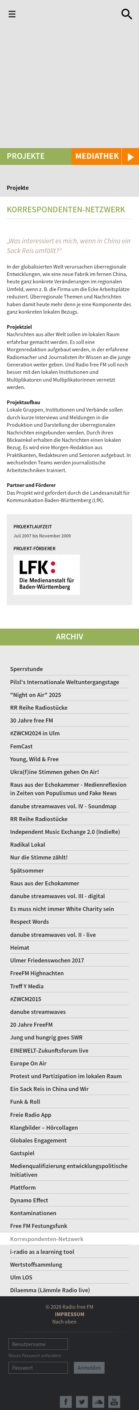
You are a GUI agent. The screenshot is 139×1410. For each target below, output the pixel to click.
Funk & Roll (25, 1101)
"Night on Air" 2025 (35, 695)
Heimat (19, 947)
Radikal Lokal (27, 844)
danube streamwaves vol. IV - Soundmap (63, 806)
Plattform (23, 1187)
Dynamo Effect (29, 1200)
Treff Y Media (27, 986)
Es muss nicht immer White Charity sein (62, 909)
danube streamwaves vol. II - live (53, 935)
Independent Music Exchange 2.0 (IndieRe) (65, 832)
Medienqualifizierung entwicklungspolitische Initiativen (69, 1170)
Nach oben (64, 1321)
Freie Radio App (30, 1115)
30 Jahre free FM (31, 720)
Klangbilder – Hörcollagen (44, 1127)
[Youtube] (114, 1402)
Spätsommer (27, 870)
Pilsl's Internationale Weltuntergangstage (64, 682)
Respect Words (29, 921)
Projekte (18, 187)
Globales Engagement (38, 1140)
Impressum (69, 1314)
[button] (105, 156)
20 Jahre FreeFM (31, 1024)
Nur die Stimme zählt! (39, 857)
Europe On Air (28, 1063)
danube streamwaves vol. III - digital (57, 896)
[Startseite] (70, 14)
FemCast (21, 746)
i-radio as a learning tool (42, 1252)
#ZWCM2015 (25, 999)
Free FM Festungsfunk (38, 1226)
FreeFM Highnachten (37, 973)
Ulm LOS (21, 1277)
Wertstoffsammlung (36, 1264)
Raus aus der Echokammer (44, 883)
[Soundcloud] (98, 1402)
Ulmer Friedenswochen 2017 (47, 960)
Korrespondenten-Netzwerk (46, 1239)
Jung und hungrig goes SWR (46, 1037)
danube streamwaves (38, 1012)
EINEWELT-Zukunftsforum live (49, 1050)
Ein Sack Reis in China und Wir (49, 1089)
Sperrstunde (26, 669)
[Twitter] (82, 1402)
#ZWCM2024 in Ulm (35, 733)
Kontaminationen (33, 1213)
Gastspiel (22, 1153)
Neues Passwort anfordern (34, 1355)
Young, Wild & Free (34, 759)
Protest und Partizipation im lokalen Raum (66, 1076)
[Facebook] (66, 1402)
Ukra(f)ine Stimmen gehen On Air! (54, 772)
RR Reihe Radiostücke (38, 707)
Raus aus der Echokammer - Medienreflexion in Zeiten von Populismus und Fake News (68, 789)
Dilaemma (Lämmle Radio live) (50, 1290)
